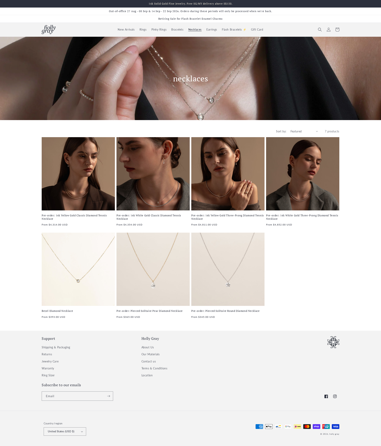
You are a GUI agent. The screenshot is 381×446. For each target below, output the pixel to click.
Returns (47, 354)
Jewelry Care (50, 361)
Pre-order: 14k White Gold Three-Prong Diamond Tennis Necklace (302, 217)
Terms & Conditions (154, 368)
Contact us (148, 361)
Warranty (48, 368)
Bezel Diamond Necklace (57, 311)
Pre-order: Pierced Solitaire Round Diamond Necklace (225, 311)
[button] (320, 29)
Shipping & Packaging (56, 347)
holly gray (334, 434)
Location (147, 375)
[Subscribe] (108, 396)
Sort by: (281, 131)
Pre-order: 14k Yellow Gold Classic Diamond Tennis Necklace (74, 217)
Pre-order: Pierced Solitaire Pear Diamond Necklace (149, 311)
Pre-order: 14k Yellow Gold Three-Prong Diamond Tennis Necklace (227, 217)
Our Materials (150, 354)
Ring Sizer (48, 375)
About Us (147, 347)
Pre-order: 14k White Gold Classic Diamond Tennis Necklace (148, 217)
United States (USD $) (61, 431)
